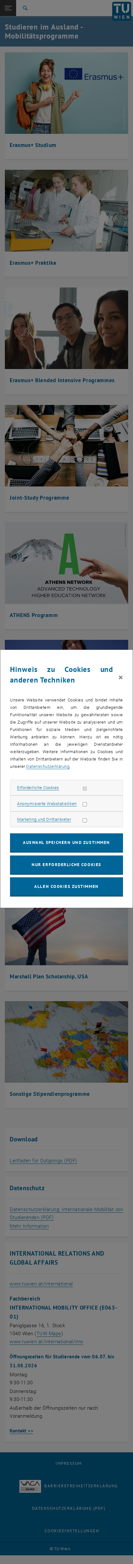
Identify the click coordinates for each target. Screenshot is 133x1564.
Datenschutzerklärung (47, 766)
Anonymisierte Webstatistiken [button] (47, 803)
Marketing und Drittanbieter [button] (44, 819)
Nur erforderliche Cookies (66, 864)
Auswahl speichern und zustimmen (66, 842)
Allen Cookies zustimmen (66, 886)
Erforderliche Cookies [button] (38, 787)
